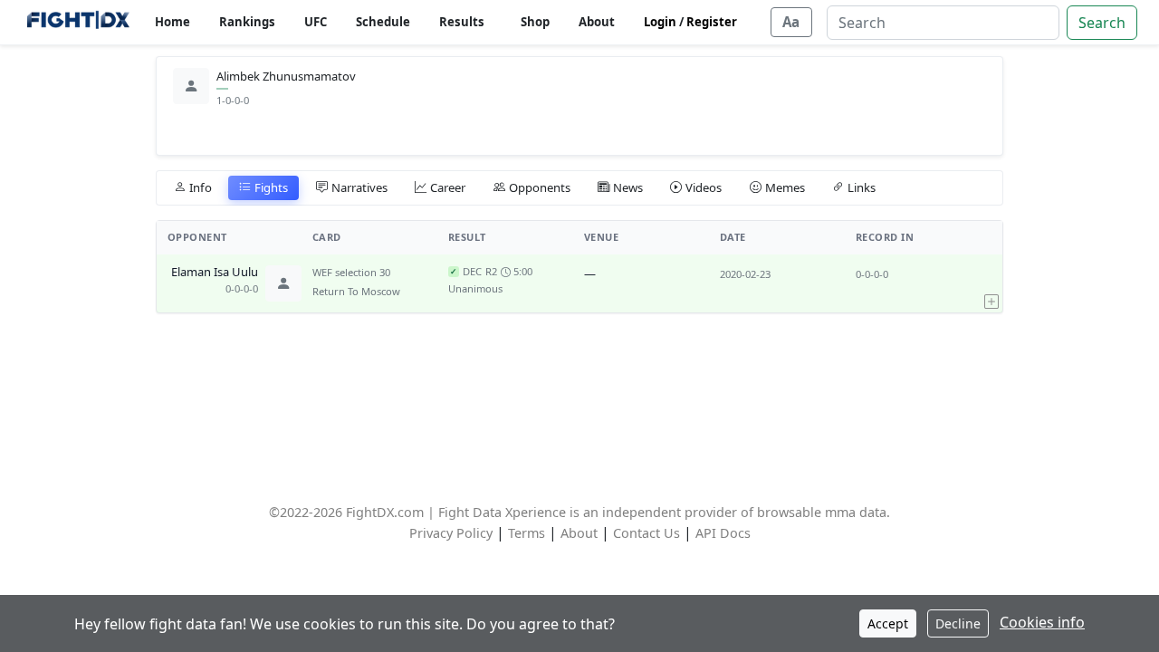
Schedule (383, 22)
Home (172, 22)
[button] (991, 283)
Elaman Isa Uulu (214, 272)
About (597, 22)
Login (660, 22)
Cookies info (1042, 622)
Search (1101, 23)
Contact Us (646, 533)
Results (461, 22)
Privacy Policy (451, 533)
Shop (535, 22)
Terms (526, 533)
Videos (703, 187)
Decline (958, 623)
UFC (315, 22)
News (628, 187)
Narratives (359, 187)
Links (862, 187)
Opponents (539, 187)
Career (447, 187)
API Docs (723, 533)
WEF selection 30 (351, 272)
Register (711, 22)
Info (200, 187)
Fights (271, 187)
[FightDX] (77, 22)
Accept (887, 623)
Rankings (247, 22)
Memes (785, 187)
